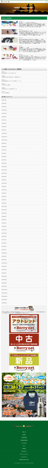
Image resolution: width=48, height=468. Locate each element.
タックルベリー (6, 1)
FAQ (24, 445)
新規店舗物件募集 (24, 440)
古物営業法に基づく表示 (24, 459)
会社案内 (24, 434)
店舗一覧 (24, 431)
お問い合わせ (24, 451)
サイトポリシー (24, 456)
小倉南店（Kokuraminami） (24, 7)
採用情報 (24, 448)
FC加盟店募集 (24, 437)
